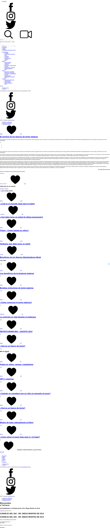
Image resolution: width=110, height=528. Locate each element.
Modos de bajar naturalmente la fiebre (16, 422)
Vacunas (6, 59)
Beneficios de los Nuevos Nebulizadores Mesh (20, 257)
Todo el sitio (8, 41)
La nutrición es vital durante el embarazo (18, 317)
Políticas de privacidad (7, 123)
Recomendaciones (8, 68)
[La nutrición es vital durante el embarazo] (1, 319)
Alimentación (7, 63)
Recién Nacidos (8, 62)
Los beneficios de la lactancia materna (17, 273)
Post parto (7, 56)
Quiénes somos (5, 87)
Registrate (4, 1)
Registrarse (2, 510)
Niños (3, 70)
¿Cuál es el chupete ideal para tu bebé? (17, 204)
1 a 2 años (2, 214)
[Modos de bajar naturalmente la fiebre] (1, 425)
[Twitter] (10, 28)
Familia (3, 78)
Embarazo (2, 314)
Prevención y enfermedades (10, 65)
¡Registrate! (4, 47)
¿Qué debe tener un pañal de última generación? (21, 217)
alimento (6, 171)
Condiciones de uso (6, 124)
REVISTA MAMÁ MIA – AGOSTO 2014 (16, 331)
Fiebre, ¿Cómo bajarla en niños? (14, 230)
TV (2, 461)
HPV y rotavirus (7, 379)
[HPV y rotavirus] (1, 381)
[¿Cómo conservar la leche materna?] (0, 305)
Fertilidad (6, 53)
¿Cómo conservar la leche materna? (16, 302)
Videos (13, 41)
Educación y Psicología (9, 71)
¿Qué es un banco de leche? (12, 346)
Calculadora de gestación (10, 54)
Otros (6, 60)
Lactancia (7, 57)
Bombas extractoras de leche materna (16, 288)
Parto (6, 55)
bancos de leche (11, 171)
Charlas (4, 48)
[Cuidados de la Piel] (9, 50)
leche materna (22, 171)
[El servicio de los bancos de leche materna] (0, 142)
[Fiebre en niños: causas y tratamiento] (1, 367)
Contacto (4, 88)
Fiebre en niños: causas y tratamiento (16, 364)
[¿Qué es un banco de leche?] (1, 348)
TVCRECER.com (11, 120)
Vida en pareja (8, 81)
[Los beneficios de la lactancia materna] (0, 276)
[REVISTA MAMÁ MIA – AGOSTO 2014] (0, 334)
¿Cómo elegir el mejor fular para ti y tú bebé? (20, 437)
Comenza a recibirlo (4, 188)
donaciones (16, 171)
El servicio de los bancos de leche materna (19, 137)
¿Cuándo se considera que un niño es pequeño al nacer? (25, 393)
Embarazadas (5, 52)
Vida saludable (8, 58)
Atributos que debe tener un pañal (15, 244)
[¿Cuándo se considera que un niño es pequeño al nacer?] (0, 396)
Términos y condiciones (7, 122)
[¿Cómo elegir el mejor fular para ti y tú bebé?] (0, 439)
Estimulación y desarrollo (10, 67)
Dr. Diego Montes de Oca (25, 466)
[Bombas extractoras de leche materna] (1, 290)
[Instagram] (10, 19)
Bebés (3, 61)
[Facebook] (10, 11)
